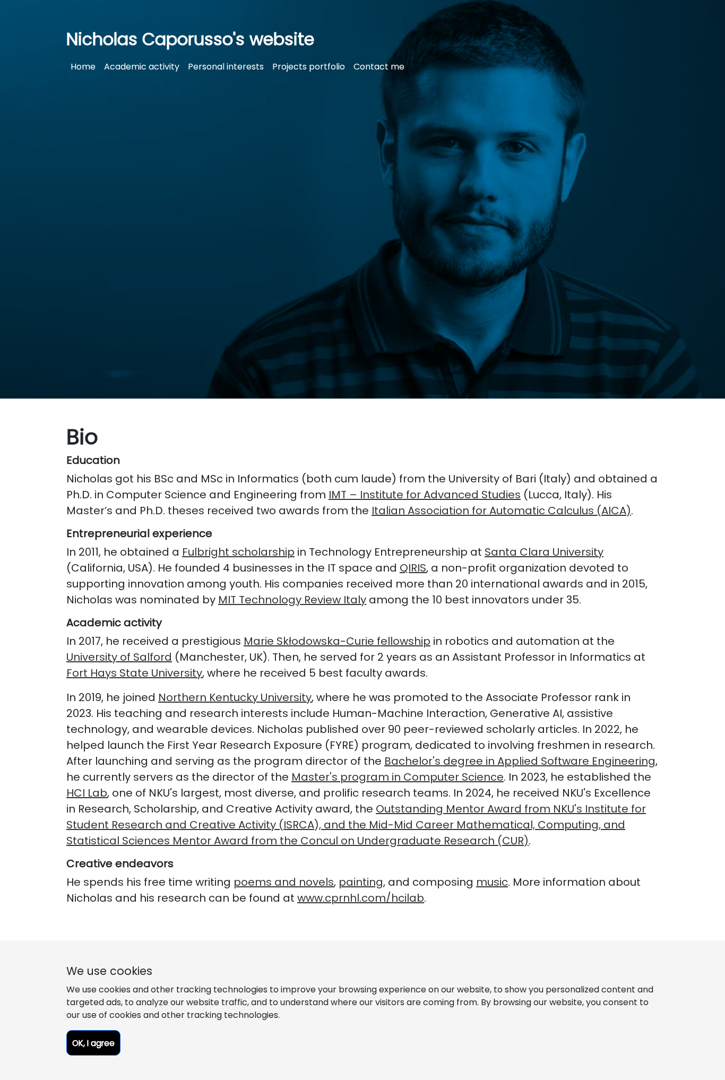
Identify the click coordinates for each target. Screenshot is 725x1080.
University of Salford (119, 657)
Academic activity (141, 67)
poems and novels (284, 882)
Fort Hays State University (134, 673)
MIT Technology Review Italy (292, 599)
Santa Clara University (544, 552)
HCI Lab (86, 792)
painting (361, 882)
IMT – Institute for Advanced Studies (425, 494)
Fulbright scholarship (238, 552)
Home (83, 67)
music (492, 882)
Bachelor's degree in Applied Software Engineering (519, 761)
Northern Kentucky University (235, 697)
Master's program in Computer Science (397, 777)
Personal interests (226, 67)
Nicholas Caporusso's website (190, 39)
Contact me (378, 67)
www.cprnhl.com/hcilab (360, 898)
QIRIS (413, 567)
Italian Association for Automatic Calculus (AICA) (501, 510)
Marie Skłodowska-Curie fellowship (337, 641)
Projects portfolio (308, 67)
